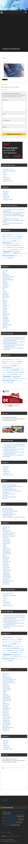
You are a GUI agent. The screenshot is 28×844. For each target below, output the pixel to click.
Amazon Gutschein (19, 234)
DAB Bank (5, 287)
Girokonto (7, 242)
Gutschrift (4, 245)
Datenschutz (5, 799)
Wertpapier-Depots (8, 199)
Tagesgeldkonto (16, 252)
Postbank (21, 247)
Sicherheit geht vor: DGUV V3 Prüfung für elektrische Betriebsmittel (14, 339)
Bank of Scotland (10, 236)
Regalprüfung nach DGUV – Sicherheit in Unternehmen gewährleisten (14, 342)
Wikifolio (17, 255)
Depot (16, 238)
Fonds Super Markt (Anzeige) (10, 511)
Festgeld (5, 194)
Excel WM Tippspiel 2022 (9, 494)
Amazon (13, 234)
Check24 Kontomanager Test (11, 215)
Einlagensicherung (5, 365)
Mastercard (10, 247)
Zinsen (20, 255)
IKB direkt (5, 300)
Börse (15, 236)
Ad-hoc (4, 176)
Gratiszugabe (17, 243)
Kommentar (5, 100)
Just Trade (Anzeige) (8, 512)
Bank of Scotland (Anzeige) (9, 485)
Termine (5, 174)
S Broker (5, 312)
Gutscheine (5, 495)
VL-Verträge (6, 321)
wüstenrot (5, 327)
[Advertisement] (14, 33)
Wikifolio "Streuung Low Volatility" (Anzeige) (14, 517)
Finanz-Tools (6, 293)
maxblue (5, 306)
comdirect (4, 238)
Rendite (3, 249)
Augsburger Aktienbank (9, 276)
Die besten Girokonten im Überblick (13, 209)
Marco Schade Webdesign (9, 497)
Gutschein (21, 243)
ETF (3, 290)
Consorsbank (9, 238)
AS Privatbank (6, 275)
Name (4, 114)
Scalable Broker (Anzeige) (9, 514)
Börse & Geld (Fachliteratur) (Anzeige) (12, 486)
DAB (13, 238)
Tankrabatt (10, 253)
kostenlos (15, 245)
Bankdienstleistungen (8, 279)
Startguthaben (20, 249)
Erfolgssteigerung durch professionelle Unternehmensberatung (13, 345)
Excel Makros (6, 492)
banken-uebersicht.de (13, 8)
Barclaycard (5, 282)
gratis (13, 243)
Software (5, 315)
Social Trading (8, 249)
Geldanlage (5, 294)
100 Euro (4, 234)
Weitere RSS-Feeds (7, 181)
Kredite (4, 303)
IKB (3, 299)
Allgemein (5, 273)
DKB (19, 238)
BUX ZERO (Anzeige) (8, 488)
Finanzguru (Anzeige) (8, 509)
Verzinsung (21, 253)
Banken (4, 281)
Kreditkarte (22, 245)
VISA (24, 253)
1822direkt (9, 234)
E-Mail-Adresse (6, 120)
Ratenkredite (6, 196)
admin (4, 58)
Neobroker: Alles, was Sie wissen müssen (14, 337)
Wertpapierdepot (8, 255)
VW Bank (5, 323)
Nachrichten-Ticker (8, 169)
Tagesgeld (5, 193)
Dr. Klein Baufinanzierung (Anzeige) (12, 491)
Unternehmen (6, 179)
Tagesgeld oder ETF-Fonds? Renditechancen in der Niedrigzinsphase (13, 219)
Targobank (5, 318)
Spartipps (14, 249)
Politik (4, 172)
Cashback (19, 236)
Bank (3, 237)
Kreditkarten (6, 198)
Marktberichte (6, 177)
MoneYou (5, 308)
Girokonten (6, 191)
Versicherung (6, 320)
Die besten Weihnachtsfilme (10, 489)
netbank (16, 247)
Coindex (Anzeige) (7, 508)
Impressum (5, 801)
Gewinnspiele (6, 296)
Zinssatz (10, 258)
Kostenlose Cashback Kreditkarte (10, 87)
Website (4, 127)
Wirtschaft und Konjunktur (10, 171)
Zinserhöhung (4, 382)
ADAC (4, 272)
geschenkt (19, 365)
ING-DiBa (8, 245)
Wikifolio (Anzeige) (7, 515)
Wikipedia (5, 498)
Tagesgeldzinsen (5, 253)
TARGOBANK (16, 253)
